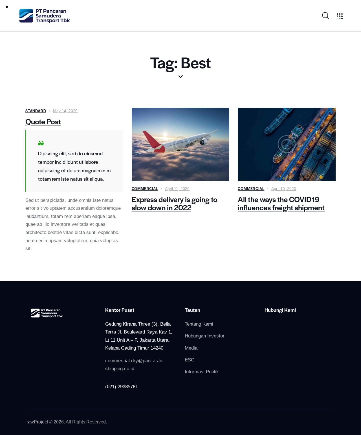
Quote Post (43, 121)
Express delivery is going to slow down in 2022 (174, 203)
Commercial (145, 188)
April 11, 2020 (177, 188)
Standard (35, 110)
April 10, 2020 (283, 188)
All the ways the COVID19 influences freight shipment (281, 203)
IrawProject (36, 421)
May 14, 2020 (65, 111)
